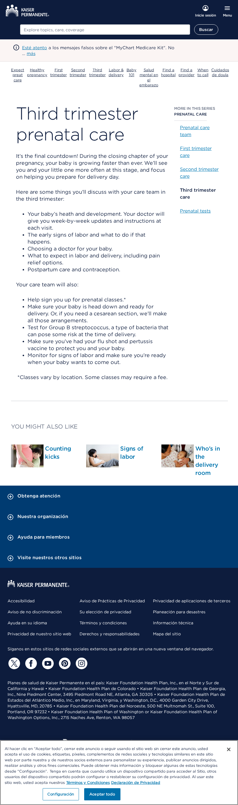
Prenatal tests (195, 211)
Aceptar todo (102, 794)
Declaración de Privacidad (135, 782)
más (31, 53)
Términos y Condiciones (88, 782)
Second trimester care (199, 173)
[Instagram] (80, 663)
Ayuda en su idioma (27, 623)
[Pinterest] (64, 663)
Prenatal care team (195, 131)
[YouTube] (47, 663)
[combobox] (105, 29)
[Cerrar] (228, 749)
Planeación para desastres (179, 612)
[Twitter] (13, 663)
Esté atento (34, 47)
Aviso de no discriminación (35, 612)
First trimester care (196, 152)
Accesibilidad (21, 601)
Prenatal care (190, 114)
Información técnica (173, 623)
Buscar (206, 29)
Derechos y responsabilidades (110, 634)
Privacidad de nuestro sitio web (39, 634)
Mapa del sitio (167, 634)
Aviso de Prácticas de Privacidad (112, 601)
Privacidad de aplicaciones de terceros (191, 601)
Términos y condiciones (103, 623)
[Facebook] (30, 663)
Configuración (60, 794)
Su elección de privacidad (105, 612)
